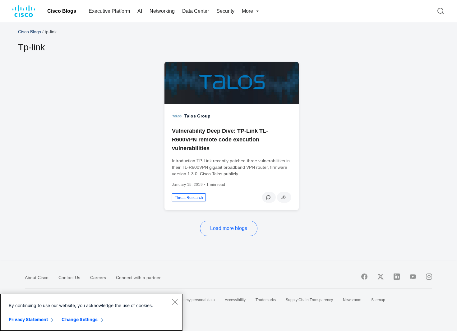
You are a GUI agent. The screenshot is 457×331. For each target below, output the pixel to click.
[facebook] (364, 277)
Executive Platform (109, 11)
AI (139, 11)
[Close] (175, 302)
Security (225, 11)
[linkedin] (397, 277)
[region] (91, 312)
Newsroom (352, 300)
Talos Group (197, 115)
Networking (162, 11)
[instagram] (429, 277)
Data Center (195, 11)
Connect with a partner (138, 277)
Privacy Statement (28, 319)
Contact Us (69, 277)
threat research (189, 198)
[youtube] (413, 277)
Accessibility (235, 300)
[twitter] (380, 277)
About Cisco (36, 277)
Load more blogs (228, 228)
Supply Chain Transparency (309, 300)
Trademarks (266, 300)
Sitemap (378, 300)
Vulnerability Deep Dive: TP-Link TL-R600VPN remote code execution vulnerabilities (220, 139)
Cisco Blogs (61, 11)
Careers (98, 277)
